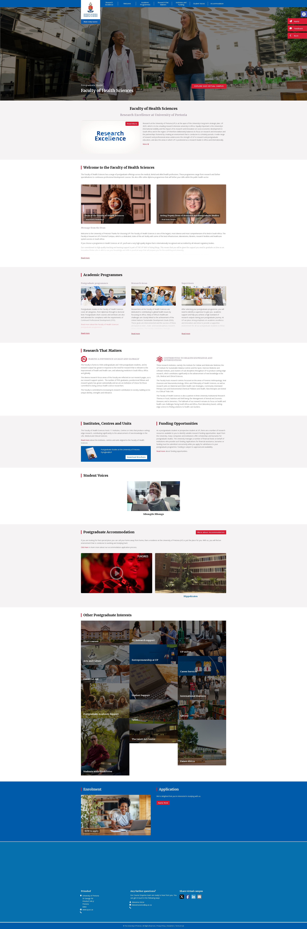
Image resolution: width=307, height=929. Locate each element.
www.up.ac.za (88, 909)
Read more (85, 258)
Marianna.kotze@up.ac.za (142, 905)
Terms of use (179, 926)
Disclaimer (170, 926)
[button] (304, 14)
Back (296, 36)
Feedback (298, 28)
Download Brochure (136, 457)
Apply (296, 21)
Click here (84, 547)
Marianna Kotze (138, 902)
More (145, 144)
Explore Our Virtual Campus (209, 86)
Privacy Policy (161, 926)
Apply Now (163, 803)
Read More (132, 124)
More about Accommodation (211, 532)
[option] (153, 499)
